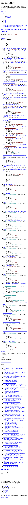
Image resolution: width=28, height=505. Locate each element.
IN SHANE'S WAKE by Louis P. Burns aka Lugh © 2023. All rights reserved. (14, 59)
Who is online (5, 469)
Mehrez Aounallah (16, 152)
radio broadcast (6, 193)
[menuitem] (8, 16)
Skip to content (4, 11)
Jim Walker (7, 157)
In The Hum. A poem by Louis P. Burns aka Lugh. (14, 126)
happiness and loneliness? (9, 256)
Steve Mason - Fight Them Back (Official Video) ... (15, 135)
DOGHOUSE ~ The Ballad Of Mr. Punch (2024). (14, 48)
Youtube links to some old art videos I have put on (14, 211)
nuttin (4, 274)
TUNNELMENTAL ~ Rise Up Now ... (12, 104)
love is (4, 247)
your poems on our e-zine (9, 184)
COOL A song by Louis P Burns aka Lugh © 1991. (15, 144)
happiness (5, 238)
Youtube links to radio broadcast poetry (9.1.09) (14, 220)
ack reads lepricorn (7, 313)
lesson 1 (5, 202)
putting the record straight (9, 341)
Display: (4, 353)
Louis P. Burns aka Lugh (12, 34)
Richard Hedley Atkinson (10, 194)
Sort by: (14, 353)
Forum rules (3, 37)
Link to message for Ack (9, 265)
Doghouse (14, 56)
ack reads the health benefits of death (11, 322)
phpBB (8, 495)
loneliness (5, 229)
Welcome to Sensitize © (14, 129)
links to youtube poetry (8, 293)
